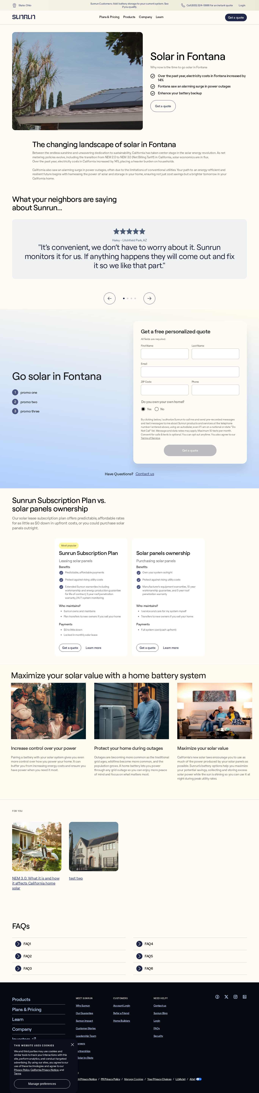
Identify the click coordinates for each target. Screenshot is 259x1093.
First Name (147, 345)
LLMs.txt (180, 1079)
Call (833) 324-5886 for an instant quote (210, 5)
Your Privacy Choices (159, 1079)
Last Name (198, 345)
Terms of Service (150, 438)
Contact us (145, 473)
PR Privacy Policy (110, 1079)
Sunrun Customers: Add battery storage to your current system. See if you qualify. (129, 5)
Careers (80, 1043)
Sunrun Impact (84, 1020)
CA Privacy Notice (86, 1079)
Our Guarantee (84, 1013)
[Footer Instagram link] (235, 998)
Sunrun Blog (161, 1013)
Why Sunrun (83, 1005)
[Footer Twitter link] (226, 998)
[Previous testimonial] (109, 298)
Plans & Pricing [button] (109, 17)
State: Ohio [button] (25, 5)
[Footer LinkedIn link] (244, 998)
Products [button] (129, 17)
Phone (195, 381)
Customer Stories (86, 1028)
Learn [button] (159, 17)
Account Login (121, 1005)
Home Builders (121, 1020)
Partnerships (83, 1051)
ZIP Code (146, 381)
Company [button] (145, 17)
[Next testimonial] (149, 298)
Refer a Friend (121, 1013)
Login (242, 5)
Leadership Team (86, 1036)
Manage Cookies (133, 1079)
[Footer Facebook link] (217, 998)
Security (158, 1036)
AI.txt (192, 1079)
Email (144, 363)
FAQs (157, 1028)
